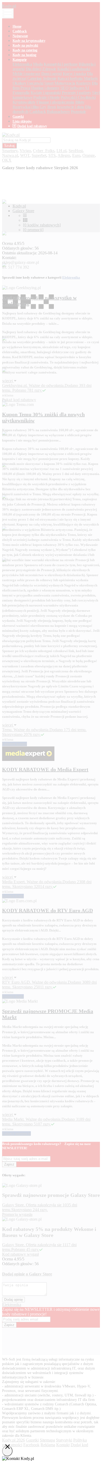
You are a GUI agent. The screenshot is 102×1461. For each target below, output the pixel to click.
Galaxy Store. (14, 1244)
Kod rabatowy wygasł (20, 1254)
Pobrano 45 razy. (25, 1249)
